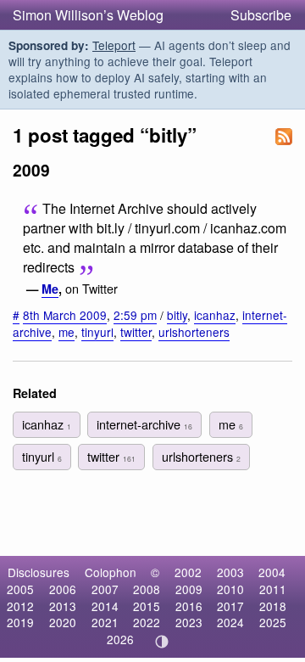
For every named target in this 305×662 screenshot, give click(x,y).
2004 (272, 572)
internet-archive (144, 424)
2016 (188, 605)
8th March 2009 (65, 314)
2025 (272, 622)
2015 (146, 605)
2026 (120, 639)
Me (50, 288)
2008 (146, 589)
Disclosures (38, 572)
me (66, 331)
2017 (230, 605)
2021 (105, 622)
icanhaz (215, 314)
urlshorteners (194, 331)
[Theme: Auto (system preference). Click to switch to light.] (162, 641)
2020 (62, 622)
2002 (188, 572)
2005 (20, 589)
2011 (272, 589)
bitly (177, 314)
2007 (105, 589)
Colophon (110, 572)
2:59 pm (135, 314)
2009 (188, 589)
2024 (230, 622)
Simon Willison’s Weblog (88, 15)
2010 (230, 589)
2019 (20, 622)
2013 (62, 605)
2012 (20, 605)
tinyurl (97, 331)
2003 (230, 572)
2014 (105, 605)
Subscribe (260, 15)
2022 (146, 622)
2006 (62, 589)
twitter (136, 331)
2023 (188, 622)
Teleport (114, 44)
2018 (272, 605)
